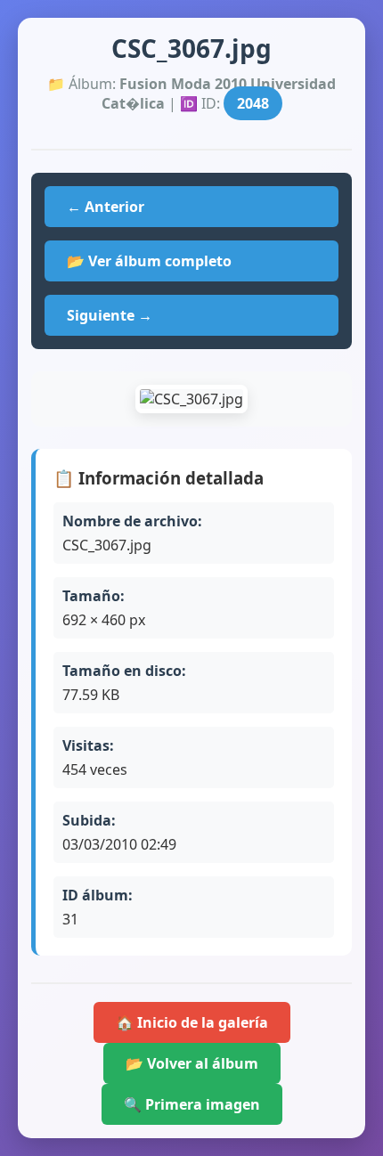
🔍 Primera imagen (192, 1104)
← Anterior (105, 206)
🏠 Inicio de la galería (192, 1022)
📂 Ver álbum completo (149, 261)
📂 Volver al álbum (192, 1063)
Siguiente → (109, 315)
